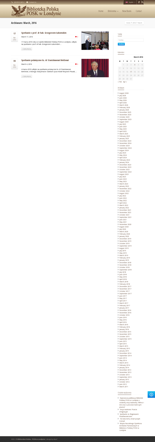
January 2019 (124, 260)
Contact (139, 11)
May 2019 (123, 253)
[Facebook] (139, 2)
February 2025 (124, 136)
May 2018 (123, 277)
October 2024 (124, 146)
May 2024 (123, 155)
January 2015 (124, 351)
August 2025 (124, 122)
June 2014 (123, 358)
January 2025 (124, 138)
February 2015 (124, 348)
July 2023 (122, 177)
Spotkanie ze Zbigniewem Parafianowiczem (129, 415)
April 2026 (123, 103)
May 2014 (123, 360)
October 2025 (124, 117)
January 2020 (124, 236)
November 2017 (125, 289)
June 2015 (123, 341)
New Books (126, 11)
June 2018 (123, 274)
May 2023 (123, 181)
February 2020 (124, 234)
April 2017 (123, 301)
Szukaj (121, 44)
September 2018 (125, 270)
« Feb (120, 82)
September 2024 (125, 148)
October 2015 (124, 336)
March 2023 (123, 184)
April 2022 (123, 203)
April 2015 (123, 344)
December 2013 (125, 370)
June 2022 (123, 198)
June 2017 (123, 296)
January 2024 (124, 162)
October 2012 (124, 382)
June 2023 (123, 179)
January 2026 (124, 110)
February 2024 (124, 160)
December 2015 (125, 332)
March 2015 (123, 346)
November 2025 (125, 115)
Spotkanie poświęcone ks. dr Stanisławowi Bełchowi (45, 60)
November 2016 (125, 313)
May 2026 (123, 100)
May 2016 (123, 320)
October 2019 (124, 243)
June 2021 (123, 220)
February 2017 (124, 305)
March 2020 (123, 231)
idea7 (55, 439)
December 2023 (125, 165)
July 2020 (122, 229)
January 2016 (124, 329)
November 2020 (125, 224)
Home (100, 11)
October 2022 (124, 191)
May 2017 (123, 298)
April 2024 (123, 157)
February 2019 (124, 258)
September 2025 (125, 119)
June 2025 (123, 126)
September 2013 (125, 377)
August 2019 (124, 248)
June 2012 (123, 384)
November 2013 (125, 372)
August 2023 (124, 174)
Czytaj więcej (27, 49)
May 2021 (123, 222)
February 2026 (124, 107)
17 (131, 72)
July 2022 (122, 196)
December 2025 (125, 112)
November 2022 (125, 188)
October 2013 (124, 375)
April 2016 (123, 322)
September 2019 (125, 246)
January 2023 (124, 186)
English (131, 2)
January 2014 (124, 367)
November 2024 (125, 143)
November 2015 (125, 334)
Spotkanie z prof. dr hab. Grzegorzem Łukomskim (43, 32)
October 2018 (124, 267)
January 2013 (124, 379)
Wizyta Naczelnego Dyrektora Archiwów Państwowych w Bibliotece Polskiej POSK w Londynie (130, 426)
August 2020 (124, 227)
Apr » (125, 82)
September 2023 (125, 172)
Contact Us (32, 2)
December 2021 (125, 210)
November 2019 (125, 241)
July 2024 (122, 153)
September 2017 (125, 293)
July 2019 (122, 251)
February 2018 (124, 284)
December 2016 (125, 310)
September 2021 (125, 217)
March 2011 (123, 387)
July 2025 (122, 124)
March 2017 (123, 303)
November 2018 (125, 265)
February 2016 (124, 327)
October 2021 (124, 215)
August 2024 (124, 150)
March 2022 (123, 205)
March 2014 (123, 363)
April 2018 (123, 279)
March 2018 (123, 282)
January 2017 (124, 308)
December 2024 (125, 141)
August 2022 (124, 193)
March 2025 (123, 134)
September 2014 (125, 356)
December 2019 (125, 239)
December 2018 (125, 262)
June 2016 (123, 317)
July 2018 (122, 272)
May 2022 (123, 200)
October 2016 (124, 315)
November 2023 (125, 167)
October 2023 (124, 169)
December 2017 (125, 286)
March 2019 (123, 255)
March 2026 (123, 105)
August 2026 (124, 93)
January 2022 (124, 208)
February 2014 (124, 365)
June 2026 (123, 98)
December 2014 (125, 353)
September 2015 (125, 339)
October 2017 (124, 291)
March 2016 (123, 324)
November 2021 (125, 212)
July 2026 (122, 95)
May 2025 (123, 129)
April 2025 (123, 131)
